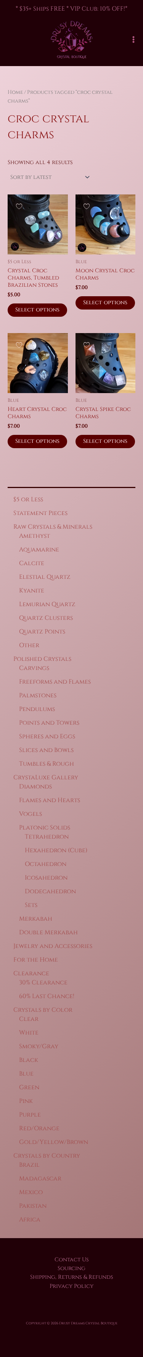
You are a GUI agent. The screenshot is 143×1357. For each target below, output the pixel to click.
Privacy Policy (71, 1286)
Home (15, 92)
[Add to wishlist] (18, 206)
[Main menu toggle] (133, 39)
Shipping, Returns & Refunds (71, 1277)
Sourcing (71, 1268)
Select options (37, 309)
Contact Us (72, 1259)
